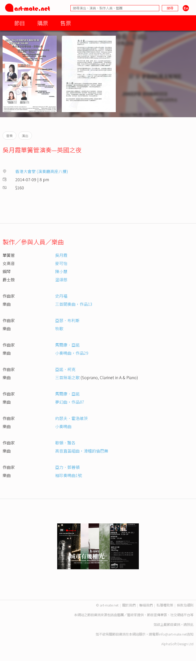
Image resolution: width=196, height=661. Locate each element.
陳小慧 (61, 271)
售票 (65, 23)
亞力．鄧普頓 (67, 467)
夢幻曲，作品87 (69, 402)
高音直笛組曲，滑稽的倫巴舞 (81, 451)
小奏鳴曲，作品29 (71, 353)
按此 (190, 624)
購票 (42, 23)
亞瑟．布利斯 (67, 320)
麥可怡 (61, 263)
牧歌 (59, 328)
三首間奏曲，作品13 (73, 304)
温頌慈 (61, 279)
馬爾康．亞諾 (67, 345)
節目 (19, 23)
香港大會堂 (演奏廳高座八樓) (41, 171)
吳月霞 (61, 255)
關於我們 (129, 605)
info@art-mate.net (173, 634)
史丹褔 (61, 296)
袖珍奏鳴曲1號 (68, 475)
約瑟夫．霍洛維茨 (71, 418)
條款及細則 (185, 605)
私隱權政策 (164, 605)
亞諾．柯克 (65, 369)
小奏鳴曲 (63, 426)
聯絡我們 (146, 605)
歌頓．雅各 (65, 443)
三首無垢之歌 (67, 377)
